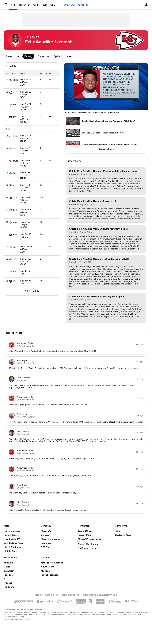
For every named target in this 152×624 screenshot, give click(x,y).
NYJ (15, 173)
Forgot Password (50, 574)
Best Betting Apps (13, 543)
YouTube (8, 562)
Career (68, 56)
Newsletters (47, 566)
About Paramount (50, 539)
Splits (57, 56)
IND (15, 92)
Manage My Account (52, 562)
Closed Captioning (88, 544)
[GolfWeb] (131, 601)
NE (14, 247)
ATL (15, 185)
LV (14, 117)
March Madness (12, 547)
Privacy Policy (85, 535)
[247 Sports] (24, 600)
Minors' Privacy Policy (89, 539)
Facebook (9, 574)
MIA (15, 104)
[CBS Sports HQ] (70, 594)
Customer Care (123, 535)
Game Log (43, 56)
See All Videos (106, 149)
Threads (8, 582)
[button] (5, 5)
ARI (15, 198)
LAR (15, 222)
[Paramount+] (64, 600)
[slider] (106, 101)
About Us (46, 531)
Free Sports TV (12, 539)
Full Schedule (32, 291)
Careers (45, 535)
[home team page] (10, 80)
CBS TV (45, 547)
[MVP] (100, 600)
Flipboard (9, 586)
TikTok (7, 566)
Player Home (12, 56)
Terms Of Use (85, 531)
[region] (106, 86)
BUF (15, 210)
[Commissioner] (84, 600)
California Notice (87, 548)
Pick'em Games (12, 531)
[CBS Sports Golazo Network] (100, 594)
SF (14, 259)
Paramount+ (47, 543)
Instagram (9, 570)
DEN (15, 80)
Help (117, 531)
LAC (15, 136)
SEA (15, 148)
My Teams (46, 570)
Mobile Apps (10, 551)
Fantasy (28, 56)
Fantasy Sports (11, 535)
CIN (15, 234)
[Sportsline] (45, 601)
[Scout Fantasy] (115, 601)
